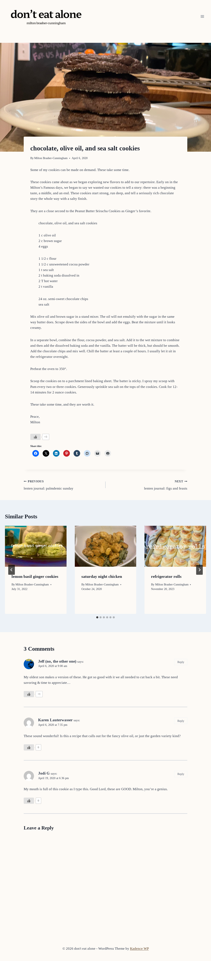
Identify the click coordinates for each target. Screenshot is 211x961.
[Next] (199, 570)
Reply (180, 662)
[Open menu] (202, 16)
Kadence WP (139, 949)
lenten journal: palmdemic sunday (48, 485)
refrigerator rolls (166, 576)
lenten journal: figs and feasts (165, 485)
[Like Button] (35, 437)
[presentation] (36, 546)
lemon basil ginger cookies (35, 576)
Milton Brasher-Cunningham (51, 158)
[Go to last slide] (11, 570)
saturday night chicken (101, 576)
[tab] (97, 617)
